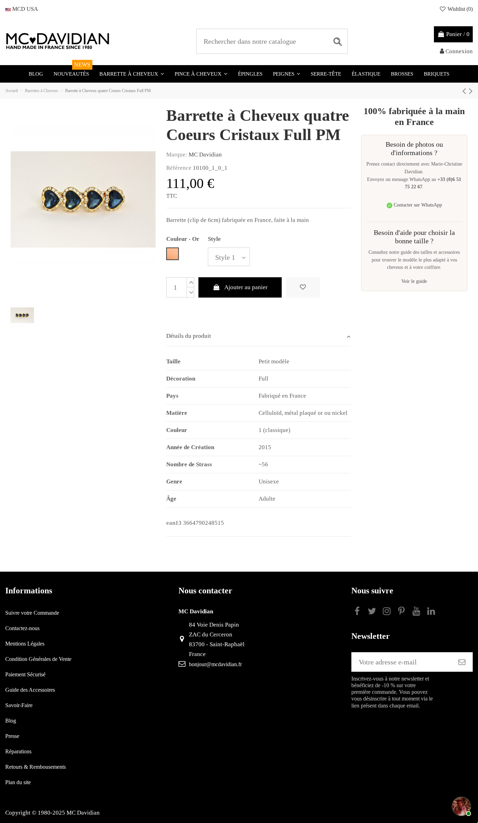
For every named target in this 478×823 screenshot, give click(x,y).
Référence (178, 168)
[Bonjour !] (460, 805)
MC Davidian (205, 154)
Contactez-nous (22, 628)
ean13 (174, 522)
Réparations (18, 751)
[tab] (258, 336)
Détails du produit (188, 336)
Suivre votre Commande (32, 613)
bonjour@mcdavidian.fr (215, 664)
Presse (12, 736)
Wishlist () (459, 9)
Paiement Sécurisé (25, 674)
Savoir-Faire (19, 705)
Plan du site (18, 782)
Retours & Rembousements (35, 767)
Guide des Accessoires (30, 690)
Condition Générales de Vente (38, 659)
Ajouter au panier (246, 287)
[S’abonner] (461, 662)
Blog (10, 721)
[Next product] (471, 91)
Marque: (176, 154)
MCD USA (24, 9)
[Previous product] (465, 91)
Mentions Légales (24, 644)
